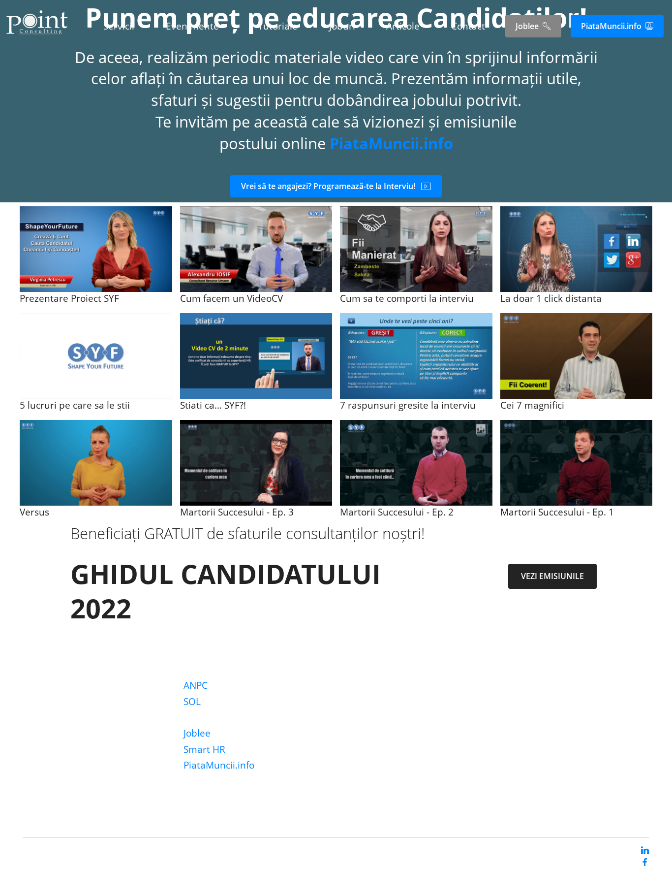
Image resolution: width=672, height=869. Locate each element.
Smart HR (204, 749)
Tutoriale (278, 26)
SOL (192, 701)
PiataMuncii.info (611, 26)
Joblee (527, 26)
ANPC (195, 685)
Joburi (342, 26)
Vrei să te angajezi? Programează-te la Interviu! (328, 186)
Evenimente (192, 26)
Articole (403, 26)
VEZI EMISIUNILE (552, 576)
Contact (468, 26)
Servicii (118, 26)
